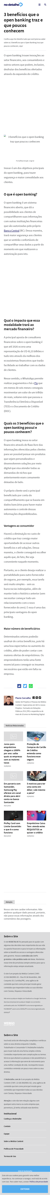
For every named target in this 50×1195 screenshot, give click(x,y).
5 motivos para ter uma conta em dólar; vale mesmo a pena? (36, 788)
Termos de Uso (10, 1156)
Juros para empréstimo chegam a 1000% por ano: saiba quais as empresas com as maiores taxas (13, 753)
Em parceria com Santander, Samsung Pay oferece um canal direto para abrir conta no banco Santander (12, 793)
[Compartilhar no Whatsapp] (31, 686)
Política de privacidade (38, 1181)
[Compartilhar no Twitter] (25, 686)
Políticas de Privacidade (14, 1149)
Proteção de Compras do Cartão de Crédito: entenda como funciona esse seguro (36, 752)
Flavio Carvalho (23, 698)
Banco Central (11, 230)
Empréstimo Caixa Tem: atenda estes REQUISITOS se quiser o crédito (36, 828)
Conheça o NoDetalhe (13, 1118)
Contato (7, 1126)
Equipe (6, 1134)
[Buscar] (45, 5)
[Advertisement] (25, 105)
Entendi (25, 1189)
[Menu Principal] (39, 5)
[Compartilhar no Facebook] (19, 686)
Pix (36, 383)
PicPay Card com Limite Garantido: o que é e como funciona (12, 828)
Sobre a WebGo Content (13, 1141)
